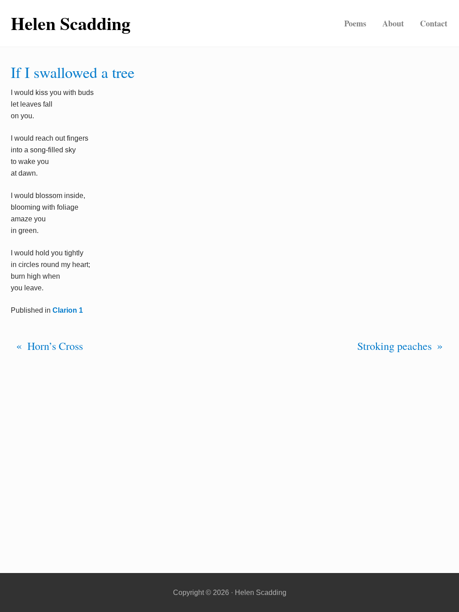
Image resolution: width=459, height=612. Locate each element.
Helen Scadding (70, 23)
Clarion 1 (67, 310)
